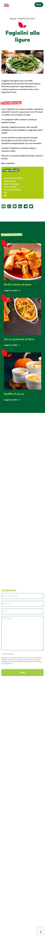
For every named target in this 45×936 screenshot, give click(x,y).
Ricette (13, 19)
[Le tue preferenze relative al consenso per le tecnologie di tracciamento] (41, 932)
